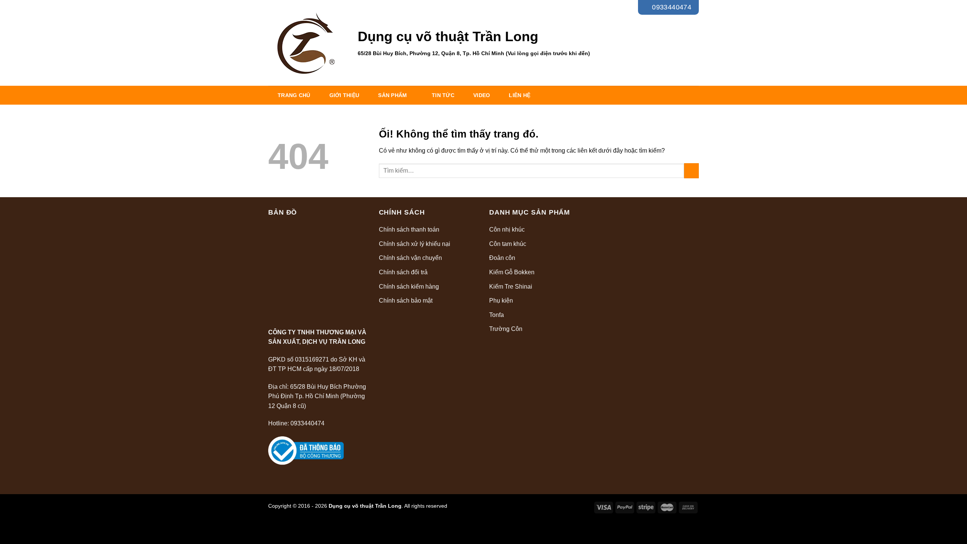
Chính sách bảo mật (406, 300)
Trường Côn (505, 329)
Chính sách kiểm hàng (409, 286)
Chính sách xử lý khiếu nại (414, 244)
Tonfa (496, 315)
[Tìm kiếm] (675, 43)
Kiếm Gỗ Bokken (511, 272)
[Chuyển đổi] (585, 229)
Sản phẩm (392, 95)
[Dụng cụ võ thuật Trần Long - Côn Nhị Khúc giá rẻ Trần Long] (307, 43)
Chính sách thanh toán (409, 229)
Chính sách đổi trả (403, 272)
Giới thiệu (344, 95)
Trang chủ (294, 95)
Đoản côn (502, 258)
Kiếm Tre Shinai (510, 286)
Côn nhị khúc (507, 229)
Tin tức (443, 95)
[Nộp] (691, 170)
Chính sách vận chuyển (410, 258)
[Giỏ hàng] (693, 43)
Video (481, 95)
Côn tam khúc (507, 244)
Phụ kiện (501, 300)
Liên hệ (519, 95)
